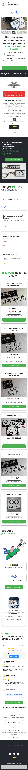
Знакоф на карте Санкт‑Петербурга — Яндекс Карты (14, 697)
